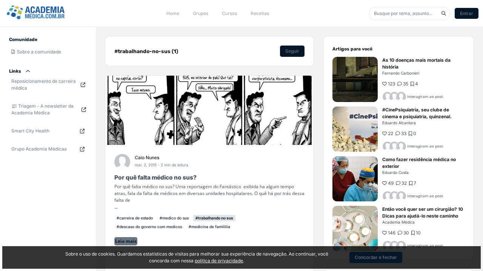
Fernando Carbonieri (400, 73)
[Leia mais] (355, 79)
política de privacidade (219, 260)
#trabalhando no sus (214, 218)
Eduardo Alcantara (399, 122)
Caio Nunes (147, 157)
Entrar (466, 13)
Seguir (292, 51)
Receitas (260, 13)
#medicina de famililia (209, 226)
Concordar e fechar (376, 257)
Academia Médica (398, 222)
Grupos (200, 13)
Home (172, 13)
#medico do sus (174, 218)
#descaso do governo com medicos (149, 226)
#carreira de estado (135, 218)
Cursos (229, 13)
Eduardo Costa (395, 172)
